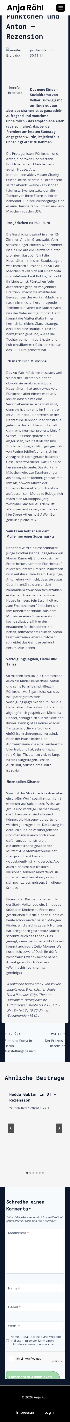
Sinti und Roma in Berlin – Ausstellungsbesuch (20, 1042)
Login (49, 1412)
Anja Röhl (21, 1107)
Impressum (25, 1412)
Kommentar (18, 1233)
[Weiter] (59, 1128)
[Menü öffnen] (60, 8)
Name (14, 1288)
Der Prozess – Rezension (55, 1040)
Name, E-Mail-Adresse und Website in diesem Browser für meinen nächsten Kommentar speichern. (35, 1340)
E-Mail (14, 1307)
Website (14, 1326)
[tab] (27, 1173)
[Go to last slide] (11, 1128)
